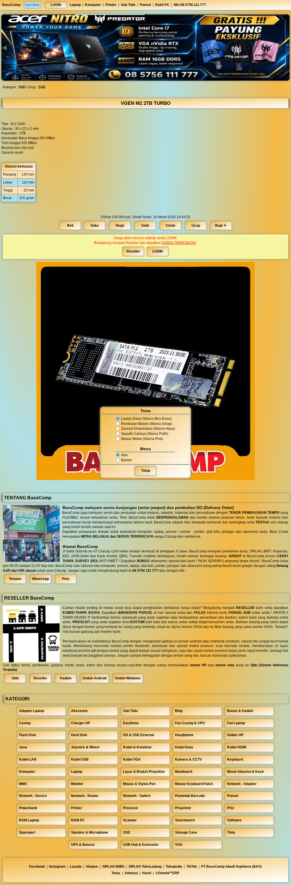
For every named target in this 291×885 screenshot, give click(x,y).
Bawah (126, 460)
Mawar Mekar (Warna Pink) (142, 439)
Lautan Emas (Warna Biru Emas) (146, 419)
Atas (124, 455)
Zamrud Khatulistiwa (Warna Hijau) (148, 429)
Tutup (145, 471)
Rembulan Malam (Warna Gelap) (146, 424)
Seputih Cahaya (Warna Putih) (144, 434)
